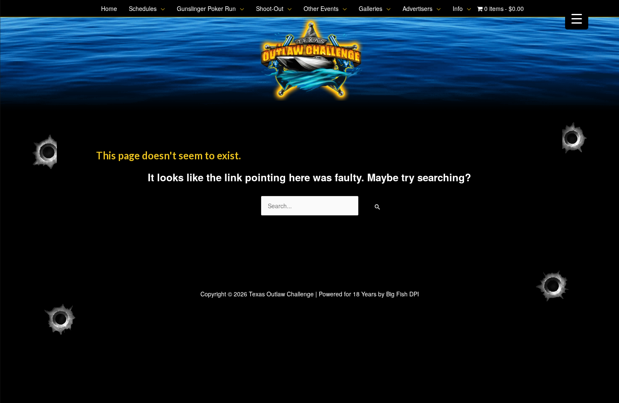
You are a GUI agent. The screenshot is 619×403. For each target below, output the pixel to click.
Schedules (143, 8)
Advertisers (417, 8)
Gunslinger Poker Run (206, 8)
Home (109, 8)
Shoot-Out (269, 8)
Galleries (370, 8)
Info (458, 8)
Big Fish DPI (402, 294)
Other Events (321, 8)
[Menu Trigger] (576, 18)
